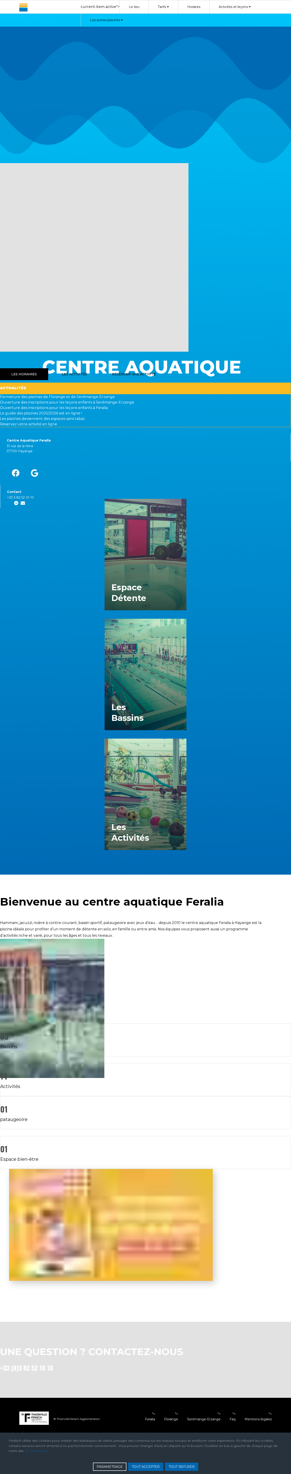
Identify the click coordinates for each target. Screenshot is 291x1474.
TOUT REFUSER (182, 1467)
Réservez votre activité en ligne (28, 424)
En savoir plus (36, 1451)
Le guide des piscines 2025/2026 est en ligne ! (41, 413)
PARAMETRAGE (110, 1467)
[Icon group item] (15, 473)
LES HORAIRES (24, 374)
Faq (233, 1419)
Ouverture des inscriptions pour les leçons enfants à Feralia (54, 408)
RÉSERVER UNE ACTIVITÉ (134, 374)
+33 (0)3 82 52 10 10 (26, 1368)
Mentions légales (258, 1419)
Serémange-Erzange (204, 1419)
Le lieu (134, 7)
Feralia (150, 1419)
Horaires (193, 7)
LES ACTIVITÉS (74, 374)
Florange (171, 1419)
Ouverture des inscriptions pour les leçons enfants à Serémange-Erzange (67, 402)
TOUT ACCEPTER (146, 1467)
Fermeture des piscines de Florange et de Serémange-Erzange (57, 397)
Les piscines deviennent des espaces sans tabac (42, 418)
